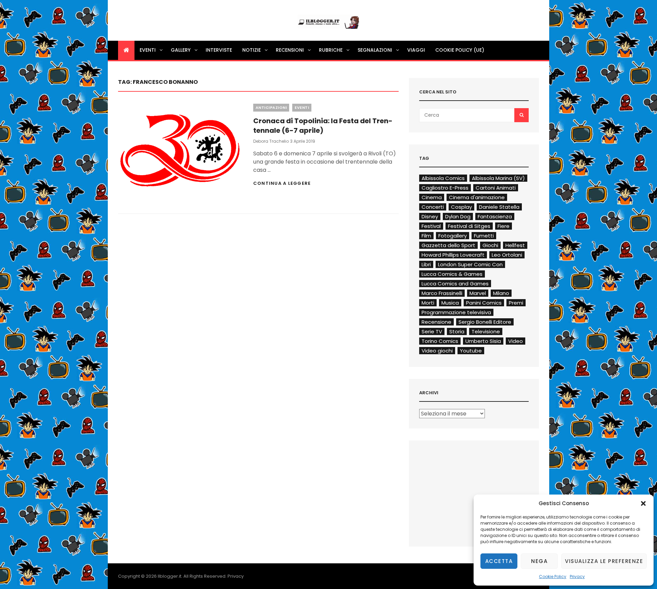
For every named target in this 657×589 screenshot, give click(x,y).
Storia (456, 331)
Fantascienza (495, 216)
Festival (431, 226)
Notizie (251, 50)
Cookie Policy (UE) (459, 50)
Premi (516, 302)
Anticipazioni (271, 107)
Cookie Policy (552, 576)
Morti (428, 302)
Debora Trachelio (271, 141)
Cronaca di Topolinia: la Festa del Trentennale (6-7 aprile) (322, 125)
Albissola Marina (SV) (498, 178)
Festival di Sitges (469, 226)
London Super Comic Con (470, 264)
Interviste (219, 50)
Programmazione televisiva (456, 312)
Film (426, 235)
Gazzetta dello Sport (448, 245)
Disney (430, 216)
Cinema (432, 197)
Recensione (436, 321)
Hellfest (515, 245)
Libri (426, 264)
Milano (501, 293)
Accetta (499, 561)
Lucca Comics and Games (455, 283)
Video (515, 341)
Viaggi (416, 50)
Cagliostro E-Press (445, 187)
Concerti (433, 206)
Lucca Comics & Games (452, 274)
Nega (539, 561)
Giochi (490, 245)
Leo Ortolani (507, 254)
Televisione (486, 331)
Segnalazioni (375, 50)
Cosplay (461, 206)
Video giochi (437, 350)
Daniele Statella (499, 206)
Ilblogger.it (169, 576)
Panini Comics (484, 302)
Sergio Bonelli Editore (485, 321)
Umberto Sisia (483, 341)
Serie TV (432, 331)
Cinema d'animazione (477, 197)
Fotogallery (452, 235)
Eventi (148, 50)
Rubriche (331, 50)
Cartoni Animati (496, 187)
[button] (643, 503)
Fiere (504, 226)
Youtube (471, 350)
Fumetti (484, 235)
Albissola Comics (443, 178)
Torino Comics (440, 341)
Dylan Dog (458, 216)
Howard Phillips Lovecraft (453, 254)
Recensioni (290, 50)
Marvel (477, 293)
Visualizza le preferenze (604, 561)
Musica (450, 302)
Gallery (181, 50)
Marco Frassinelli (442, 293)
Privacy (577, 576)
